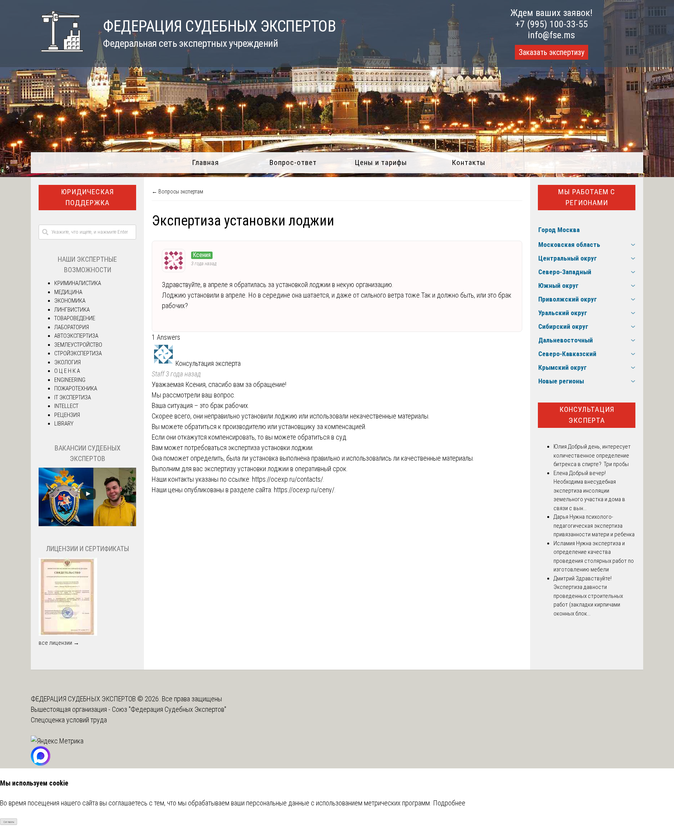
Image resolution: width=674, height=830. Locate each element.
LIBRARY (63, 423)
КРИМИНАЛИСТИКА (77, 283)
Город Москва (559, 230)
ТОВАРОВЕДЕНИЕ (74, 318)
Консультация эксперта (586, 415)
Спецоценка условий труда (69, 720)
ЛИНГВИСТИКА (72, 309)
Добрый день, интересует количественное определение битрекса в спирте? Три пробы (592, 455)
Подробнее (449, 803)
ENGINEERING (69, 379)
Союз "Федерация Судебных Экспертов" (169, 709)
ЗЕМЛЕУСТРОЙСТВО (78, 344)
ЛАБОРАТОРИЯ (71, 327)
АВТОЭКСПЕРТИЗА (76, 335)
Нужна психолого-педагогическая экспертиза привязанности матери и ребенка (594, 525)
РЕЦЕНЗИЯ (67, 415)
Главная (205, 162)
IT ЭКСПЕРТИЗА (72, 397)
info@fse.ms (551, 35)
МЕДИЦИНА (68, 292)
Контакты (469, 162)
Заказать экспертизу (551, 52)
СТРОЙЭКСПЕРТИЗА (78, 353)
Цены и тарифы (381, 162)
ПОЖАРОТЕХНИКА (75, 388)
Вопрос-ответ (293, 162)
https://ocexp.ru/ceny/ (304, 490)
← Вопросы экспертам (177, 191)
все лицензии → (59, 642)
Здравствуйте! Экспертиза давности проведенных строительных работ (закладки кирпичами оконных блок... (588, 596)
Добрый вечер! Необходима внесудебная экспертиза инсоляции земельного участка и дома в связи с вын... (589, 491)
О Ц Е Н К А (67, 370)
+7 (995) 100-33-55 (551, 24)
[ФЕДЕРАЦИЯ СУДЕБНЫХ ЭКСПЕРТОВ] (57, 56)
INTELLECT (66, 406)
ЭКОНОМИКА (69, 300)
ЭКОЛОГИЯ (67, 362)
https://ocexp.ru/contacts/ (287, 479)
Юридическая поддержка (87, 197)
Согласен (9, 822)
